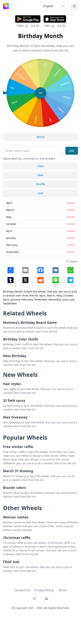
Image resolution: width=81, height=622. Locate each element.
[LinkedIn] (46, 598)
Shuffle (40, 184)
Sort (40, 193)
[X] (34, 598)
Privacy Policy (43, 590)
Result (40, 137)
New (40, 175)
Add (71, 150)
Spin (41, 93)
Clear (40, 166)
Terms (62, 590)
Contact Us (22, 590)
